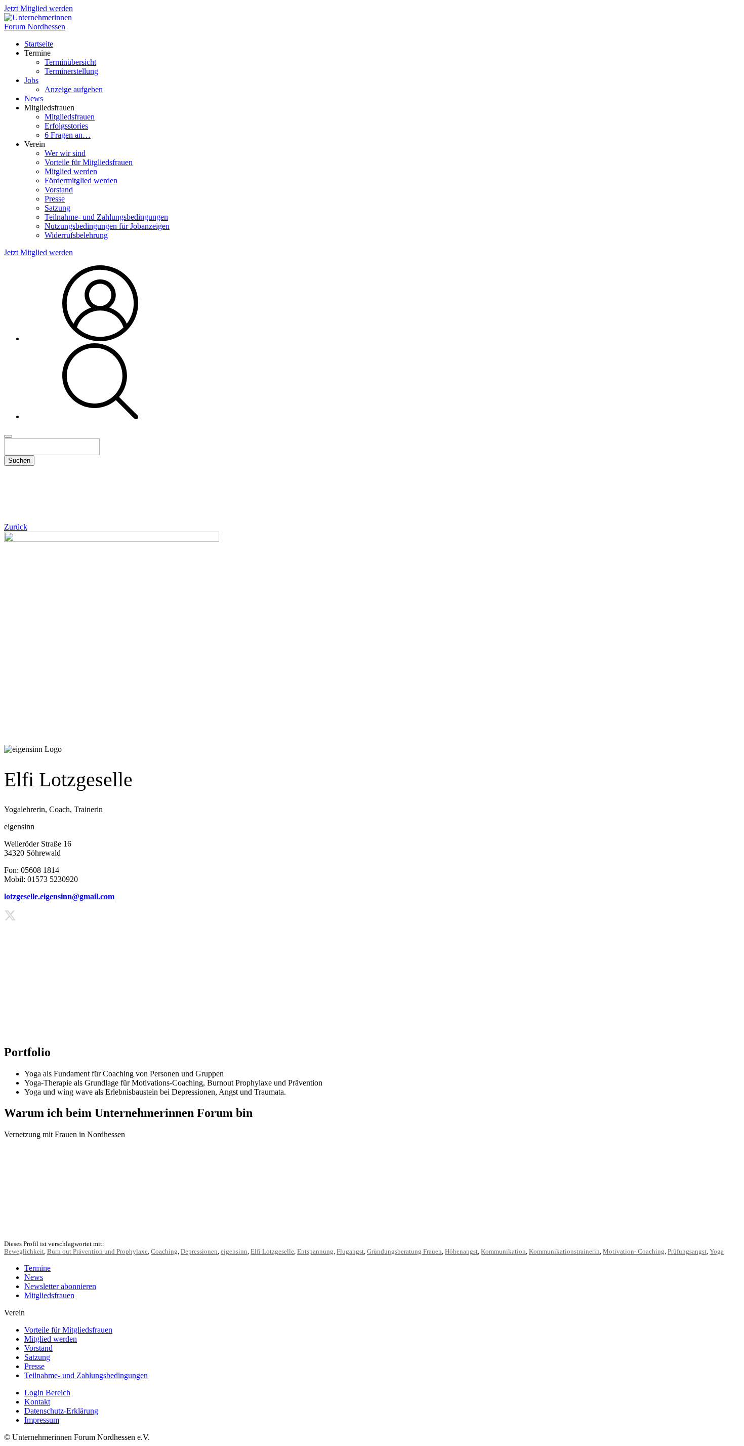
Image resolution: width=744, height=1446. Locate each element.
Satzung (57, 208)
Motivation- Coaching (634, 1251)
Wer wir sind (65, 153)
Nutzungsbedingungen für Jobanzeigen (107, 226)
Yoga (717, 1251)
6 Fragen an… (68, 135)
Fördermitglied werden (81, 180)
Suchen (19, 460)
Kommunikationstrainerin (564, 1251)
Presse (55, 198)
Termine (37, 1268)
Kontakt (37, 1401)
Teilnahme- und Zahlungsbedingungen (106, 217)
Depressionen (199, 1251)
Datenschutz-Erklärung (61, 1411)
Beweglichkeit (24, 1251)
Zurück (15, 527)
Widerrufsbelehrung (76, 235)
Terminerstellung (71, 71)
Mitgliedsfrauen (70, 116)
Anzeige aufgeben (74, 89)
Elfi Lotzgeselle (272, 1251)
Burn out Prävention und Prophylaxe (97, 1251)
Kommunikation (503, 1251)
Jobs (31, 80)
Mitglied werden (71, 171)
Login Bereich (47, 1392)
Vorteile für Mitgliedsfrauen (89, 162)
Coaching (164, 1251)
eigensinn (234, 1251)
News (33, 98)
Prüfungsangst (687, 1251)
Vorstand (59, 189)
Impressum (41, 1420)
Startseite (38, 43)
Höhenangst (461, 1251)
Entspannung (315, 1251)
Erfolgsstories (66, 126)
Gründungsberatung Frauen (404, 1251)
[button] (100, 416)
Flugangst (350, 1251)
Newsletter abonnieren (60, 1286)
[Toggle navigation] (8, 436)
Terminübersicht (70, 62)
